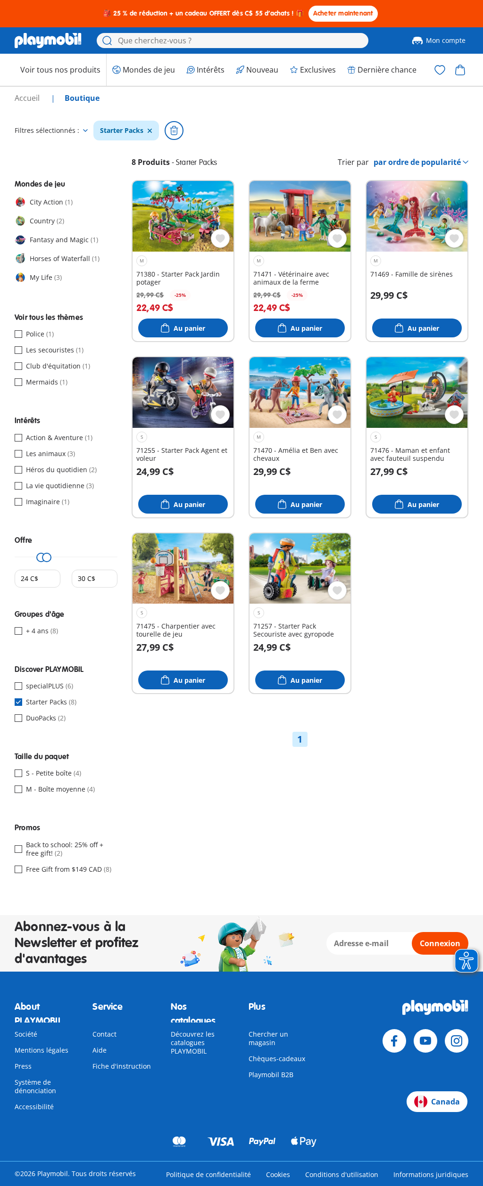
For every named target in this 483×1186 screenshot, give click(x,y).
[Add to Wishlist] (220, 238)
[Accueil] (48, 40)
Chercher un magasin (268, 1038)
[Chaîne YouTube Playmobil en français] (425, 1041)
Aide (99, 1050)
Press (23, 1066)
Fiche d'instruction (121, 1066)
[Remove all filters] (174, 130)
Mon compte (446, 40)
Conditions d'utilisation (341, 1174)
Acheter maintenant (343, 13)
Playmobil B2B (271, 1074)
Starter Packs (121, 130)
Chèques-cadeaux (277, 1058)
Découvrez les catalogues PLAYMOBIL (193, 1042)
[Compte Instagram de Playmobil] (456, 1041)
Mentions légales (41, 1050)
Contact (104, 1034)
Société (26, 1034)
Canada (445, 1101)
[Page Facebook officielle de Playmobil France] (394, 1041)
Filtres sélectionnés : (47, 130)
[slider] (41, 557)
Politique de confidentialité (208, 1174)
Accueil (28, 98)
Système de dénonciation (35, 1086)
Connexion (440, 943)
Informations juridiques (430, 1174)
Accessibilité (34, 1106)
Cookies (278, 1174)
